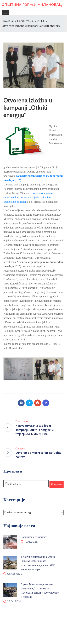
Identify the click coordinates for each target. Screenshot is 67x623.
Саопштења (25, 21)
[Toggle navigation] (5, 12)
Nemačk (21, 175)
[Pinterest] (37, 402)
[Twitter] (29, 402)
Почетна (8, 21)
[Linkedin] (45, 402)
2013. (40, 21)
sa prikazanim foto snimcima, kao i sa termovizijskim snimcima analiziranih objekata (28, 197)
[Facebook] (21, 402)
